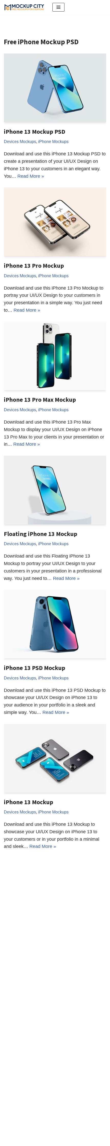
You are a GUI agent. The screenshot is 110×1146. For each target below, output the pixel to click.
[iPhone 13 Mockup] (55, 758)
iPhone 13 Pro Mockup (34, 266)
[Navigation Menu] (58, 7)
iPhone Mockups (53, 141)
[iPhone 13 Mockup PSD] (55, 87)
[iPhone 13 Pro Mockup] (55, 221)
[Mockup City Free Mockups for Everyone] (24, 7)
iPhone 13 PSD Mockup (34, 668)
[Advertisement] (55, 954)
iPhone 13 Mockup (28, 802)
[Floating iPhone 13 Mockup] (55, 490)
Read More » (30, 176)
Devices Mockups (20, 141)
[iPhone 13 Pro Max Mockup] (55, 356)
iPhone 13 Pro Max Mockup (40, 400)
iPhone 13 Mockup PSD (34, 132)
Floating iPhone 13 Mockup (40, 534)
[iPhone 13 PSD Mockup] (55, 624)
